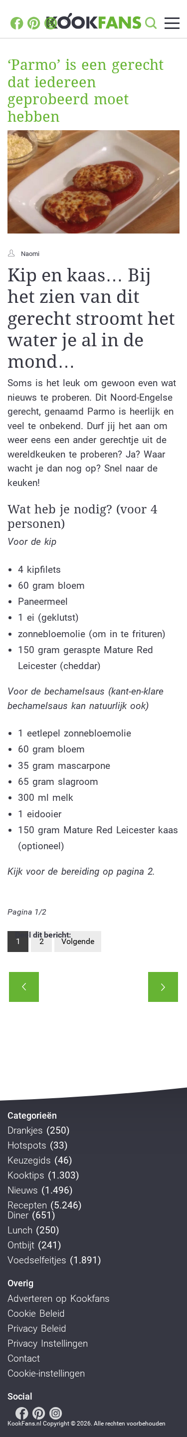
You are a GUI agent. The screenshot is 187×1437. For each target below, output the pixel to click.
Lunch (19, 1230)
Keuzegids (29, 1161)
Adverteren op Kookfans (58, 1299)
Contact (23, 1359)
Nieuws (22, 1191)
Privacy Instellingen (47, 1344)
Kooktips (25, 1176)
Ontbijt (20, 1245)
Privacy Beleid (36, 1329)
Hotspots (26, 1146)
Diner (17, 1215)
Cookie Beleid (36, 1314)
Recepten (27, 1205)
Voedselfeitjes (36, 1260)
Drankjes (25, 1131)
